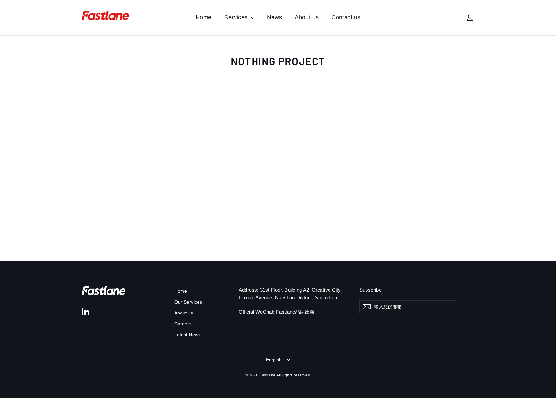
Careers (183, 323)
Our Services (188, 302)
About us (307, 17)
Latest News (187, 334)
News (274, 17)
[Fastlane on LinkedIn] (85, 311)
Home (204, 17)
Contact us (345, 17)
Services (236, 17)
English (274, 359)
